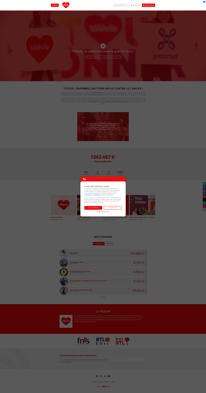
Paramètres (113, 208)
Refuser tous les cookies (103, 211)
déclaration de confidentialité (92, 195)
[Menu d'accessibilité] (204, 2)
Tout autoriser (93, 208)
